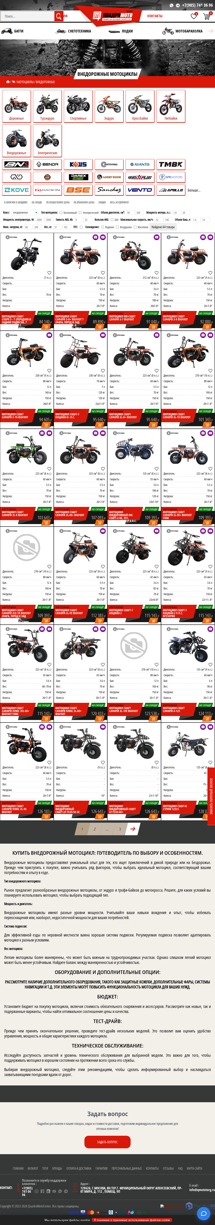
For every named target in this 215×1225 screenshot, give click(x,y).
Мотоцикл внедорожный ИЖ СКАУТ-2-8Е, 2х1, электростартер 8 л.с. (123, 516)
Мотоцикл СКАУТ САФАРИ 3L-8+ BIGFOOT (123, 416)
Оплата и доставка (78, 1168)
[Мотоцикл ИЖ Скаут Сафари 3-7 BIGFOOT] (134, 254)
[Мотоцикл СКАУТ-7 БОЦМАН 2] (134, 548)
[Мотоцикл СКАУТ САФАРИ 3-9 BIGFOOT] (188, 254)
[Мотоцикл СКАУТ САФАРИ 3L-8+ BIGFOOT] (134, 352)
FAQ (180, 1168)
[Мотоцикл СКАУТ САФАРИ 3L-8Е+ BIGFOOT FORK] (188, 450)
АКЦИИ (62, 16)
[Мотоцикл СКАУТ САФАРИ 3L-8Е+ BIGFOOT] (80, 450)
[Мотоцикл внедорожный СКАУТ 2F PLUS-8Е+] (134, 744)
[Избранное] (193, 16)
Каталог (33, 1168)
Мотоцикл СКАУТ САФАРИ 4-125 (174, 709)
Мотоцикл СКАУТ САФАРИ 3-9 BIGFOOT (175, 318)
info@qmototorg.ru (202, 1189)
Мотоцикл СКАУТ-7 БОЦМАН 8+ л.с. (67, 416)
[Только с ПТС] (81, 227)
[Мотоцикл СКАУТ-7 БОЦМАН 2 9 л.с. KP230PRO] (188, 548)
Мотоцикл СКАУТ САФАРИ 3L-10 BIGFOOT (176, 416)
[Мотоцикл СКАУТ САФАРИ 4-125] (188, 646)
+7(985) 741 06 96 (197, 5)
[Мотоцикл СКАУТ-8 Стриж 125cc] (188, 744)
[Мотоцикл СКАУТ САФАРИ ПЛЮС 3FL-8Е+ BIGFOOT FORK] (27, 646)
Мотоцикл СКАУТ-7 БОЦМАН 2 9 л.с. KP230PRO (175, 613)
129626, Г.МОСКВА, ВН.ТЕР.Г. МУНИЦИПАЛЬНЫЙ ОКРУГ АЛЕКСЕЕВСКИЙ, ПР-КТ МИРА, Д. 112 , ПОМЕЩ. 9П (131, 1189)
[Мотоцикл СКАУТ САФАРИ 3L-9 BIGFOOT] (27, 450)
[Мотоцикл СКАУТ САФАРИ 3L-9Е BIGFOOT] (80, 548)
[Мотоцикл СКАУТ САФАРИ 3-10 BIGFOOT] (27, 352)
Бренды (57, 1168)
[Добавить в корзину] (46, 327)
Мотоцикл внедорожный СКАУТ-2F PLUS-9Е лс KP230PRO (67, 810)
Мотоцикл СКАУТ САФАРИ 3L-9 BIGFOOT (15, 514)
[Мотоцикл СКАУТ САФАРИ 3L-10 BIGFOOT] (188, 352)
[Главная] (8, 82)
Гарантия (102, 1168)
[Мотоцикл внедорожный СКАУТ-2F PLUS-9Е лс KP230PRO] (80, 744)
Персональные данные (127, 1168)
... (107, 828)
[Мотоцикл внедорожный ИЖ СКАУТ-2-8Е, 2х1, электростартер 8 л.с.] (134, 450)
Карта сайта (194, 1168)
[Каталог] (13, 82)
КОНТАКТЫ (155, 16)
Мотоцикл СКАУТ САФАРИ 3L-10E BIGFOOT (123, 709)
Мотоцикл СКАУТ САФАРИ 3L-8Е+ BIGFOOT (69, 514)
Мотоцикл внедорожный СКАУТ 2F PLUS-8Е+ (122, 809)
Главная (18, 1168)
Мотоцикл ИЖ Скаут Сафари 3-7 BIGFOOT (122, 318)
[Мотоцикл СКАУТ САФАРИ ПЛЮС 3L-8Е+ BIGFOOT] (80, 646)
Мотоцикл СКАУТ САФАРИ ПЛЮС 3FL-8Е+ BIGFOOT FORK (15, 711)
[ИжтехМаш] (11, 237)
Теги (45, 1168)
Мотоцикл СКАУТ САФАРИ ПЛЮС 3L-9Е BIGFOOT (14, 809)
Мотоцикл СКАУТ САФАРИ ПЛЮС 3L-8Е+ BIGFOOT (68, 711)
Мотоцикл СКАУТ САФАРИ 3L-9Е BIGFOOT (69, 612)
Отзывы (168, 1168)
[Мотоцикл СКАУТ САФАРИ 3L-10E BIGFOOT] (134, 646)
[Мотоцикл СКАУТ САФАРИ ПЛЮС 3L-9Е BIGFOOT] (27, 744)
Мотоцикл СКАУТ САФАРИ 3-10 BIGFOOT (15, 416)
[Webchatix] (203, 1213)
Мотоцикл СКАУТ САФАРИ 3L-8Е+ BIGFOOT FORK (177, 515)
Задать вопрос (107, 1142)
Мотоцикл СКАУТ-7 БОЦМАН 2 (121, 612)
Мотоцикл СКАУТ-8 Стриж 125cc (175, 808)
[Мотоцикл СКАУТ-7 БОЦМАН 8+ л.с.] (80, 352)
